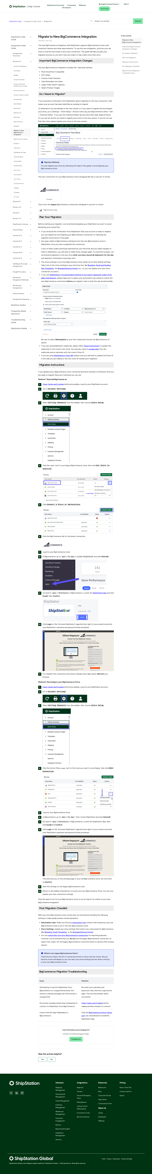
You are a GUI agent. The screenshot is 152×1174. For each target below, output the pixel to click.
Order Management (62, 1101)
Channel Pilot (18, 166)
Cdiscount (17, 148)
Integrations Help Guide (32, 21)
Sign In (126, 4)
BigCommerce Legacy (21, 139)
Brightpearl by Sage (20, 152)
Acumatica (17, 71)
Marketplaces (81, 1102)
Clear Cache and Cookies (53, 384)
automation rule (79, 923)
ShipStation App (100, 593)
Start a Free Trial (125, 1087)
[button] (20, 38)
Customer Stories (104, 1095)
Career (100, 1113)
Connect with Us (125, 1091)
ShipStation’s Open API (63, 355)
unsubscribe (94, 349)
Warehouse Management (60, 1113)
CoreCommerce (19, 183)
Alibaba (16, 75)
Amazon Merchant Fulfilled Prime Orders (20, 85)
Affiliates (101, 1121)
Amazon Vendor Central (21, 95)
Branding (91, 265)
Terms (104, 1159)
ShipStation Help (15, 21)
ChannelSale (17, 161)
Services (58, 1140)
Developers (66, 8)
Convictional (17, 174)
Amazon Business (19, 79)
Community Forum (105, 1103)
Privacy (109, 1159)
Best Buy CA (17, 113)
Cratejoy (16, 188)
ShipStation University (55, 5)
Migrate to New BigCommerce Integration (19, 132)
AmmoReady (18, 99)
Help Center (102, 1099)
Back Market (17, 104)
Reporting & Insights (63, 1129)
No (51, 1059)
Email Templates (60, 932)
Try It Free (104, 9)
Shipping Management (60, 1089)
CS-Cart (16, 197)
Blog (99, 1091)
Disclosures (116, 1159)
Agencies (80, 1087)
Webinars (82, 5)
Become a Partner (83, 1117)
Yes (42, 1059)
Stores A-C (48, 21)
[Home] (17, 6)
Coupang (16, 192)
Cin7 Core (17, 170)
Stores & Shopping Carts (83, 1097)
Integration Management (60, 1134)
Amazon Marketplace (20, 66)
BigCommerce (18, 121)
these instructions (91, 346)
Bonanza (16, 143)
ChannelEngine (18, 157)
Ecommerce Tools (83, 1113)
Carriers (79, 1091)
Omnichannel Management (60, 1095)
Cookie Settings (126, 1159)
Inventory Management (60, 1106)
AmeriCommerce (19, 90)
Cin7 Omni (17, 179)
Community (71, 5)
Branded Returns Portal (67, 268)
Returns (58, 1125)
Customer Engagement (60, 1119)
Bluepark (16, 126)
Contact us (76, 1039)
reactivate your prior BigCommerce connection (68, 935)
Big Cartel (17, 117)
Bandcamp (17, 108)
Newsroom (102, 1087)
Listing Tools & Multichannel (82, 1107)
